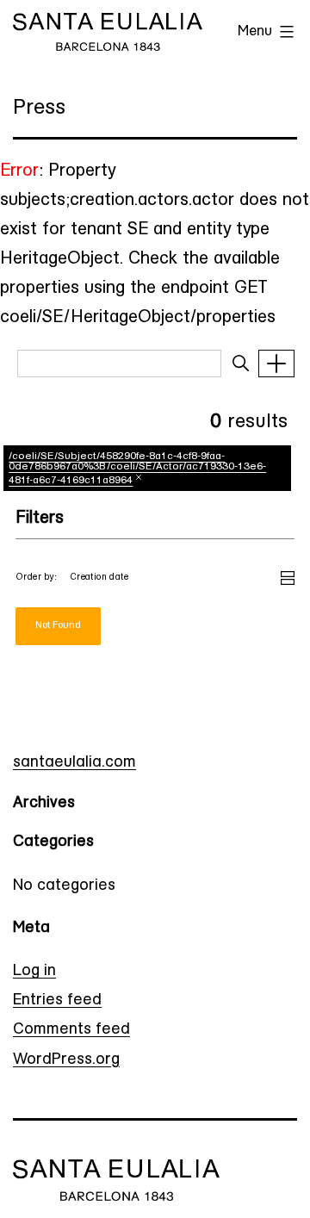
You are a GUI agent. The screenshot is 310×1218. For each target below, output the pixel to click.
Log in (34, 971)
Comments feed (71, 1030)
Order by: (37, 577)
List (287, 575)
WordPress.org (66, 1060)
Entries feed (57, 1001)
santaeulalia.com (74, 763)
